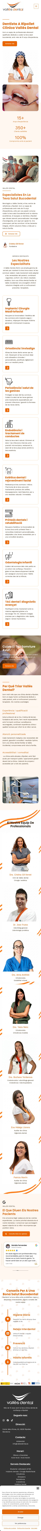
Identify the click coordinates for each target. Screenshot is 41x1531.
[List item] (4, 1420)
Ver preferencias (20, 1523)
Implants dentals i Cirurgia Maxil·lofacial (20, 1472)
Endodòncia (20, 1482)
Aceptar (20, 1512)
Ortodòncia (20, 1474)
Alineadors (22, 1477)
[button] (38, 1488)
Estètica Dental (20, 1484)
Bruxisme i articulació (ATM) (20, 1469)
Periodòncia (20, 1479)
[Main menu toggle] (36, 6)
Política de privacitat (23, 1528)
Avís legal (34, 1528)
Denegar (20, 1518)
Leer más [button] (8, 1264)
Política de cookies (10, 1528)
